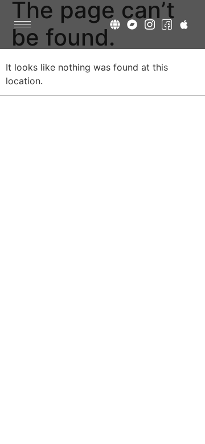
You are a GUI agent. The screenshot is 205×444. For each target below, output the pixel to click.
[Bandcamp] (132, 24)
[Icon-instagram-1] (149, 24)
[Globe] (115, 24)
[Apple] (184, 24)
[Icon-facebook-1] (166, 24)
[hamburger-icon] (22, 24)
